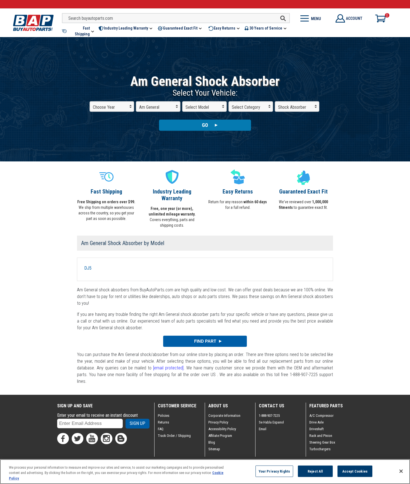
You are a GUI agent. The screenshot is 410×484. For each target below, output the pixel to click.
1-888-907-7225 (269, 415)
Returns (163, 422)
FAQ (160, 429)
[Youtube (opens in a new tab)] (92, 438)
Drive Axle (316, 422)
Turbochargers (320, 449)
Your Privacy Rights (274, 471)
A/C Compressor (321, 415)
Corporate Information (224, 415)
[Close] (401, 471)
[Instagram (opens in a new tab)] (106, 438)
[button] (78, 31)
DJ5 (87, 268)
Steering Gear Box (322, 442)
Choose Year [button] (104, 107)
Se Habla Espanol (271, 422)
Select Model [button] (197, 107)
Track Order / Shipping (174, 436)
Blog (211, 442)
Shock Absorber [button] (292, 107)
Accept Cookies (355, 471)
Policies (163, 415)
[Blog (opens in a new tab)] (121, 438)
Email (262, 429)
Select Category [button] (246, 107)
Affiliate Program (220, 436)
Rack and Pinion (320, 436)
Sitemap (214, 449)
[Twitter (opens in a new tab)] (77, 438)
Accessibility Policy (222, 429)
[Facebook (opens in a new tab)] (63, 438)
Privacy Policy (218, 422)
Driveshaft (316, 429)
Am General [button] (149, 107)
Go (205, 125)
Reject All (315, 471)
